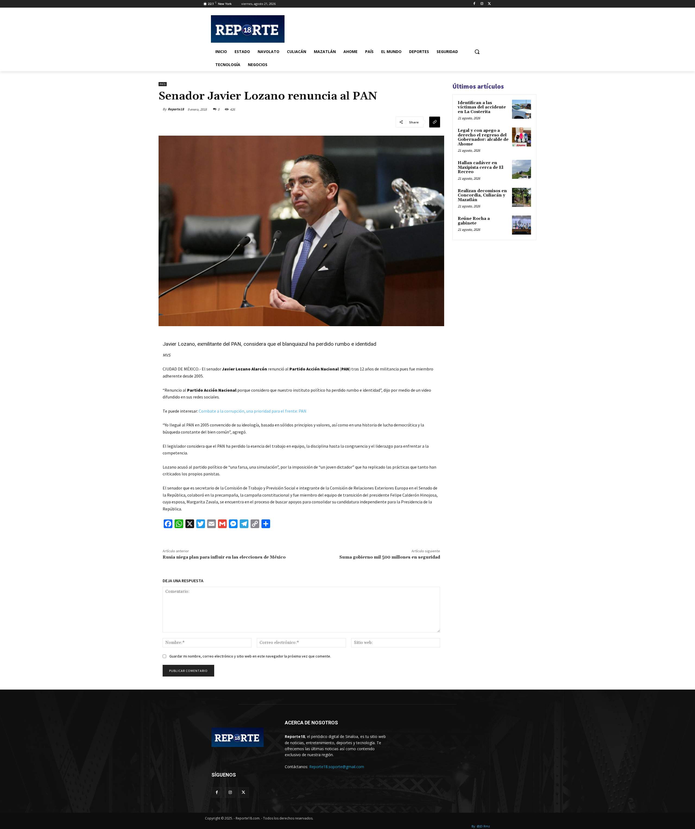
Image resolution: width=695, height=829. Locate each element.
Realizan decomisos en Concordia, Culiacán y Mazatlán (482, 195)
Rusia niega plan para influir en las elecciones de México (224, 557)
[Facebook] (474, 4)
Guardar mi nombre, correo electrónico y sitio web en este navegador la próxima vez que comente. (250, 656)
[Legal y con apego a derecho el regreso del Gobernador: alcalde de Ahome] (521, 137)
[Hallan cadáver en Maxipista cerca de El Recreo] (521, 169)
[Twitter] (489, 4)
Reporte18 (176, 109)
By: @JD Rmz (481, 826)
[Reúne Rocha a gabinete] (521, 225)
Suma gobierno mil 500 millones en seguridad (389, 557)
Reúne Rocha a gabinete (474, 221)
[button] (477, 51)
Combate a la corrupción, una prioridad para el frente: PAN (253, 411)
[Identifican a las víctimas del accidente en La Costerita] (521, 109)
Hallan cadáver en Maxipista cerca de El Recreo (480, 167)
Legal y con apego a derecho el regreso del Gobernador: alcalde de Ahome (483, 137)
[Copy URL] (434, 122)
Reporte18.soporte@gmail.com (336, 766)
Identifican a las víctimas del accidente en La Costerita (482, 107)
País (163, 84)
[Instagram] (482, 4)
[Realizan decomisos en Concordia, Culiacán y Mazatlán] (521, 197)
